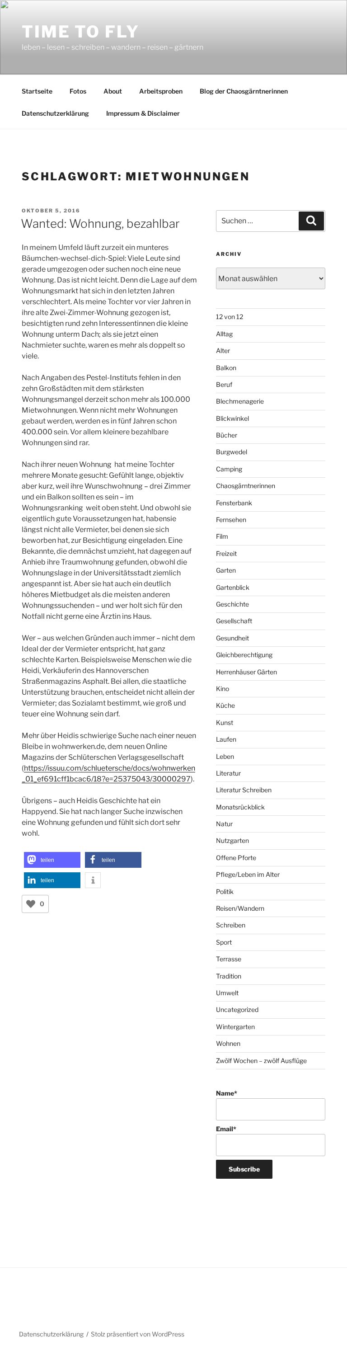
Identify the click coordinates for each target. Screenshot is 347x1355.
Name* (226, 1093)
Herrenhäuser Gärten (246, 672)
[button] (52, 860)
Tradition (228, 976)
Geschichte (232, 604)
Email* (226, 1129)
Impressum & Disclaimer (143, 113)
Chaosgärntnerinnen (245, 485)
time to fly (81, 32)
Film (222, 536)
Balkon (226, 368)
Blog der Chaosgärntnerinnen (244, 91)
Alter (223, 350)
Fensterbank (234, 503)
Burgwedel (231, 452)
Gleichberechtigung (244, 655)
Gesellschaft (234, 621)
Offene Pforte (236, 857)
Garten (226, 570)
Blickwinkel (232, 418)
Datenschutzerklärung (55, 113)
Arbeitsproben (161, 91)
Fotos (78, 91)
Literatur (228, 773)
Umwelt (227, 993)
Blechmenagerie (240, 401)
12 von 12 (229, 316)
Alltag (224, 334)
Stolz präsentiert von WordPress (137, 1334)
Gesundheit (232, 638)
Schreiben (230, 925)
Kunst (224, 722)
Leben (225, 756)
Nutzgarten (232, 840)
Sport (224, 942)
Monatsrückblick (240, 807)
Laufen (226, 739)
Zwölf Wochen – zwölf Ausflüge (261, 1060)
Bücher (226, 435)
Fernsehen (231, 519)
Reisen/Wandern (240, 908)
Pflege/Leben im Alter (248, 874)
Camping (229, 469)
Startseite (37, 91)
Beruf (224, 384)
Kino (222, 688)
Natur (224, 824)
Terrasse (228, 959)
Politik (225, 891)
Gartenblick (232, 587)
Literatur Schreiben (244, 790)
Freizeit (226, 553)
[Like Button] (31, 904)
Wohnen (228, 1043)
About (112, 91)
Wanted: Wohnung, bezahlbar (100, 223)
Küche (225, 705)
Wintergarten (235, 1026)
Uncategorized (237, 1009)
